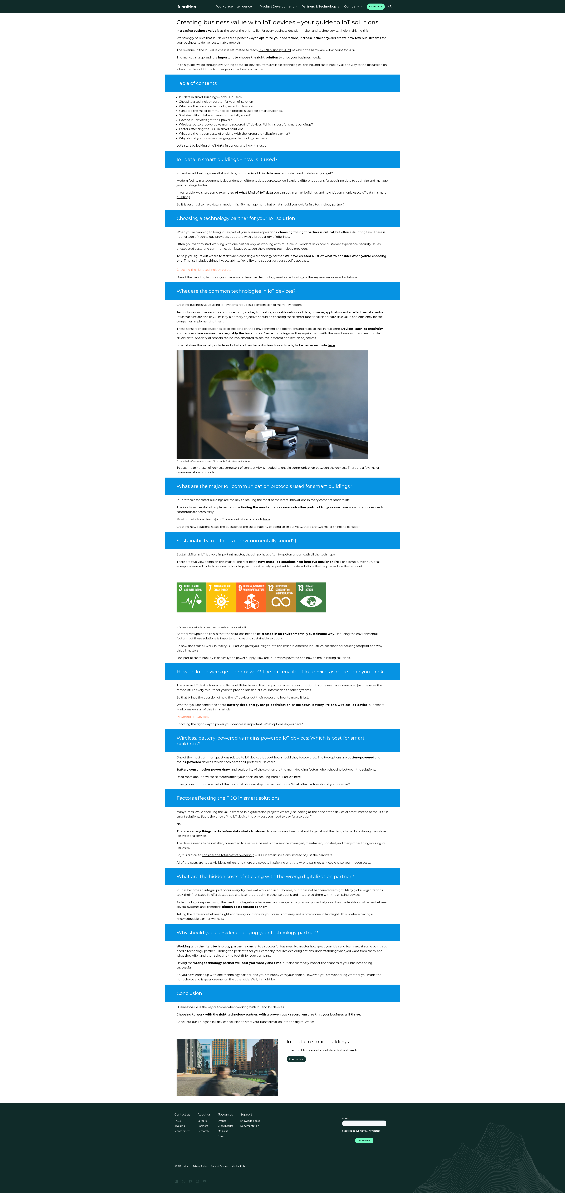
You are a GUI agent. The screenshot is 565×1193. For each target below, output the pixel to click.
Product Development (277, 6)
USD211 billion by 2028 (275, 50)
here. (266, 519)
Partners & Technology (319, 6)
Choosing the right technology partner (205, 269)
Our (232, 646)
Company (351, 6)
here (331, 345)
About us (204, 1114)
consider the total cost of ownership (228, 855)
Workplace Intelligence (234, 6)
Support (246, 1114)
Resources (225, 1114)
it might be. (266, 979)
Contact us (182, 1114)
